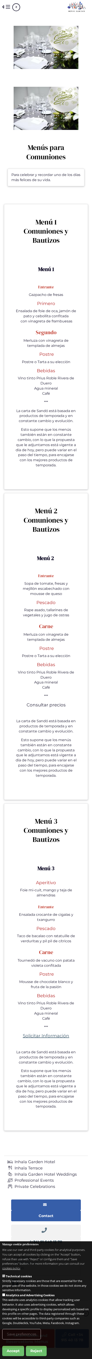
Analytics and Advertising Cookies (30, 1295)
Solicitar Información (46, 1035)
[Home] (76, 6)
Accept (13, 1351)
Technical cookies (19, 1276)
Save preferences (21, 1334)
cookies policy (11, 1268)
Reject (36, 1351)
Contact (46, 1216)
